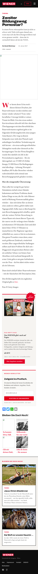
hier (16, 282)
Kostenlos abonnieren (19, 398)
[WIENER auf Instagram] (7, 570)
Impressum (10, 562)
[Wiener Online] (9, 4)
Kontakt (18, 562)
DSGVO (25, 562)
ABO (27, 3)
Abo (3, 562)
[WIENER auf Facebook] (3, 570)
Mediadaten (5, 566)
